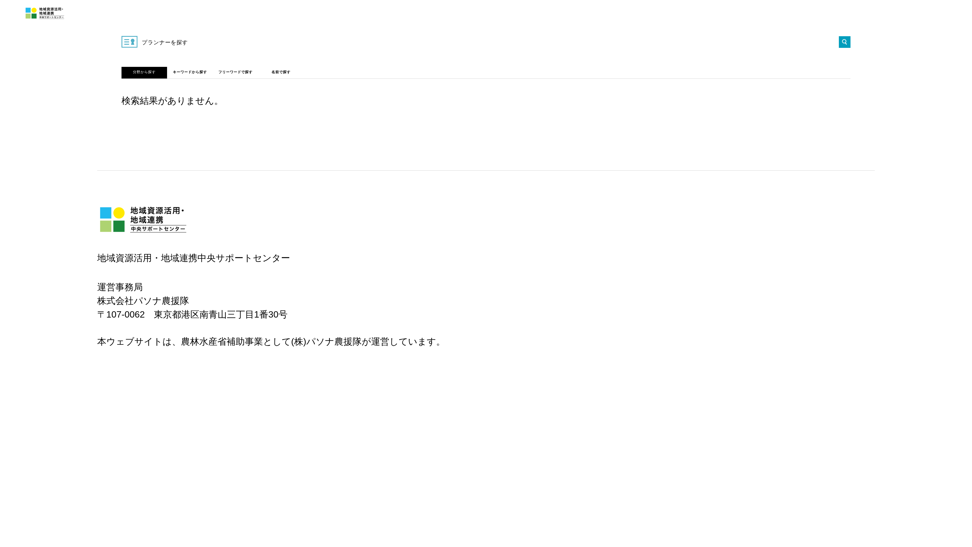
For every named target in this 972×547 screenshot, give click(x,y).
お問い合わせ (141, 332)
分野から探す (144, 72)
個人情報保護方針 (112, 332)
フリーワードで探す (235, 72)
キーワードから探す (190, 72)
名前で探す (281, 72)
